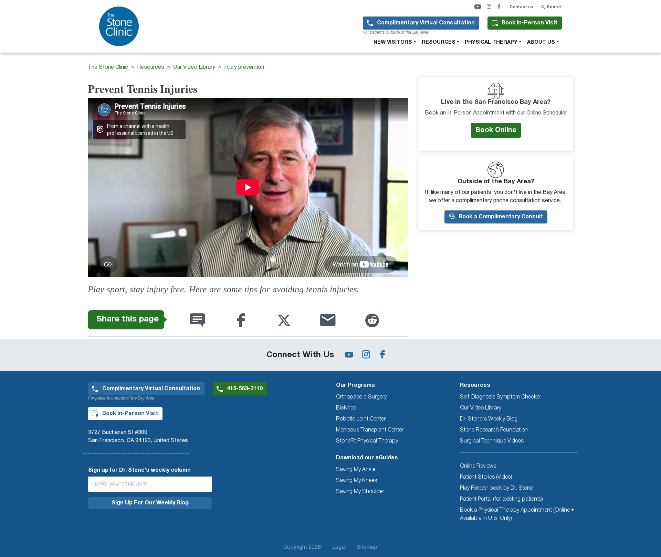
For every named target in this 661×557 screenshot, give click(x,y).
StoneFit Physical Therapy (367, 441)
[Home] (121, 26)
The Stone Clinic (108, 67)
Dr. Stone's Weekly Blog (488, 419)
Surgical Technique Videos (492, 441)
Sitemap (367, 547)
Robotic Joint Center (361, 419)
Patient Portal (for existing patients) (501, 499)
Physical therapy (491, 42)
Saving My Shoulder (360, 491)
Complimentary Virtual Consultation (426, 23)
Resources (438, 42)
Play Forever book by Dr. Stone (496, 488)
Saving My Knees (356, 480)
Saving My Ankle (355, 469)
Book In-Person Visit (529, 23)
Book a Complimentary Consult (500, 217)
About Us (541, 42)
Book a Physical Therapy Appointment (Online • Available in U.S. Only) (517, 514)
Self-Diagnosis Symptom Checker (500, 397)
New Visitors (393, 42)
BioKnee (346, 408)
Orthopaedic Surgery (361, 397)
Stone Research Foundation (494, 430)
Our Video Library (194, 67)
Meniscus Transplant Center (369, 430)
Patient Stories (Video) (486, 477)
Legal (339, 547)
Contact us (521, 7)
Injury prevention (244, 67)
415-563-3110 (245, 388)
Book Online (495, 130)
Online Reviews (478, 466)
